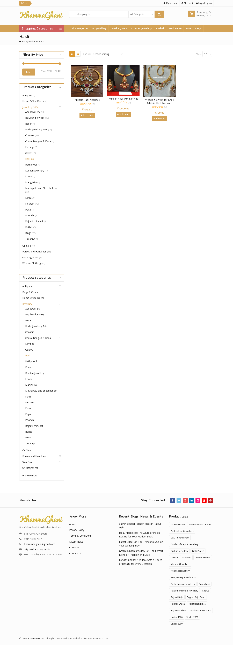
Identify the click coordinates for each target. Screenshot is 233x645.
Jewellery (32, 41)
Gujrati (174, 557)
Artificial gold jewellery (182, 530)
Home (22, 41)
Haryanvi (186, 557)
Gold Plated (198, 550)
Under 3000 (177, 623)
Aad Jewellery (32, 112)
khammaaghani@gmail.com (39, 544)
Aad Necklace (178, 524)
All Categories (79, 28)
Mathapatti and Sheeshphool (41, 188)
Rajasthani (204, 584)
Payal (28, 209)
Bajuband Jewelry (34, 117)
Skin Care (27, 462)
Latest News (76, 541)
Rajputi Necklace (197, 603)
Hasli (28, 158)
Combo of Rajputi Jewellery (184, 544)
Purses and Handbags (34, 251)
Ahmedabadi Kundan (200, 524)
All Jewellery (99, 28)
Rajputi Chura (178, 603)
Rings (28, 233)
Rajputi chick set (34, 221)
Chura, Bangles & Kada (38, 141)
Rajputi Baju (177, 597)
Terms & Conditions (80, 535)
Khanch (29, 367)
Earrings (29, 147)
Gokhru (29, 153)
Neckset (29, 203)
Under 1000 (177, 617)
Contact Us (75, 553)
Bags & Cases (30, 292)
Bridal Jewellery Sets (36, 129)
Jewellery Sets (119, 28)
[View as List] (78, 54)
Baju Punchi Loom (180, 537)
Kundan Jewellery (141, 28)
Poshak (160, 28)
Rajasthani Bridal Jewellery (184, 590)
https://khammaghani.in (37, 549)
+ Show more (29, 475)
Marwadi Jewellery (180, 564)
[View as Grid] (72, 54)
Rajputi (205, 590)
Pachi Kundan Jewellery (183, 584)
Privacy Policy (76, 529)
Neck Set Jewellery (180, 570)
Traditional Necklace (200, 610)
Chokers (29, 135)
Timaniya (30, 239)
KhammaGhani (36, 638)
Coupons (74, 547)
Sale (188, 28)
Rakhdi (29, 227)
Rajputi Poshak (178, 610)
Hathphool (31, 164)
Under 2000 (192, 617)
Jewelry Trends (202, 557)
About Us (74, 524)
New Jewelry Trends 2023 (183, 577)
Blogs (198, 28)
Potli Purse (175, 28)
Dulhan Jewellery (179, 550)
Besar (28, 123)
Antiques (27, 95)
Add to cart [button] (87, 115)
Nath (28, 197)
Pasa (28, 408)
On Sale (26, 245)
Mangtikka (31, 182)
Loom (28, 176)
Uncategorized (30, 257)
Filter (29, 72)
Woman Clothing (31, 263)
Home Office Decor (33, 101)
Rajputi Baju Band (196, 597)
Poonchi (29, 215)
